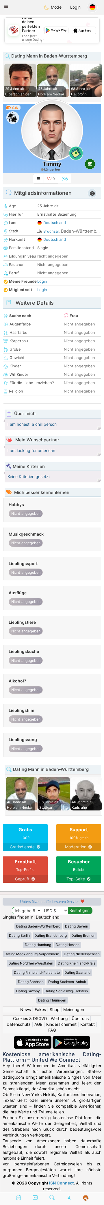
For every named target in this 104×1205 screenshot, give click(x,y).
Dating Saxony (28, 991)
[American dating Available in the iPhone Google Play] (71, 1038)
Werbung (59, 1018)
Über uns (80, 1018)
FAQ (52, 1030)
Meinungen (73, 1009)
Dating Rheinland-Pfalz (77, 963)
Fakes (40, 1009)
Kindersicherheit (61, 1024)
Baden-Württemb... (80, 231)
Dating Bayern (76, 926)
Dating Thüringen (52, 1000)
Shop (55, 1009)
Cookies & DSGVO (30, 1018)
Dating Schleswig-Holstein (66, 991)
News (25, 1009)
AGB (38, 1024)
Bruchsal (51, 231)
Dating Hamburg (38, 945)
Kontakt (87, 1024)
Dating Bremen (83, 935)
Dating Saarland (77, 972)
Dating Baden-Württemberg (38, 926)
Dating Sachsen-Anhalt (67, 982)
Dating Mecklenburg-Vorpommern (32, 954)
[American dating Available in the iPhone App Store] (33, 1038)
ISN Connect (61, 1182)
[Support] (85, 1198)
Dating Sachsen (31, 982)
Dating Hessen (67, 945)
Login (75, 7)
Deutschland (54, 222)
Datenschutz (19, 1024)
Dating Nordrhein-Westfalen (30, 963)
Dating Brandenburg (50, 935)
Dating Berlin (19, 935)
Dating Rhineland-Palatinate (37, 972)
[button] (6, 6)
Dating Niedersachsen (82, 954)
